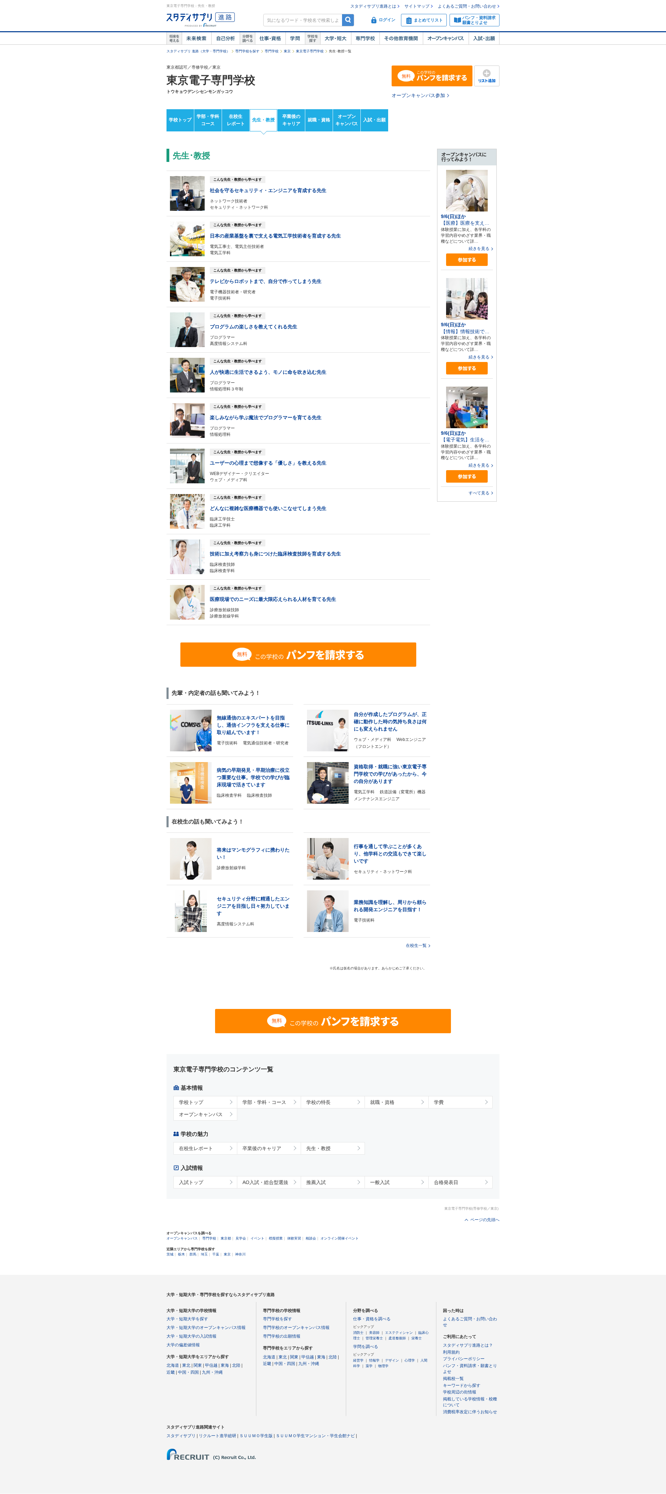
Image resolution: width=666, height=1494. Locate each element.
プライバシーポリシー (464, 1358)
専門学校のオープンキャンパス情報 (296, 1327)
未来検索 (196, 38)
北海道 (172, 1365)
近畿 (170, 1372)
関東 (198, 1365)
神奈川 (240, 1254)
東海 (225, 1365)
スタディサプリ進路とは (373, 6)
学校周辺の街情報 (459, 1392)
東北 (186, 1365)
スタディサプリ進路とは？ (468, 1345)
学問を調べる (365, 1346)
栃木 (181, 1254)
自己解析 (225, 38)
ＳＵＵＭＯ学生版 (256, 1435)
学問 (295, 38)
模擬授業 (276, 1238)
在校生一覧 (416, 945)
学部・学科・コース (264, 1102)
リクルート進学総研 (217, 1435)
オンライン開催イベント (340, 1238)
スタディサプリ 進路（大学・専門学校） (198, 51)
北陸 (236, 1365)
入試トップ (191, 1182)
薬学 (369, 1366)
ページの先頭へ (485, 1219)
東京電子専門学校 (310, 51)
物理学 (383, 1366)
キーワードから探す (461, 1385)
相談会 (311, 1238)
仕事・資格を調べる (372, 1318)
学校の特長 (318, 1102)
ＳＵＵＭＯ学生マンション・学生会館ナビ (315, 1435)
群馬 (192, 1254)
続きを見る (479, 248)
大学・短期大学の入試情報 (191, 1336)
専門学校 (365, 38)
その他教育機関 (401, 38)
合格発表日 (446, 1182)
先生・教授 (263, 119)
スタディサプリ (181, 1435)
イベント (257, 1238)
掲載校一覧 (453, 1378)
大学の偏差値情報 (183, 1344)
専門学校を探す (247, 51)
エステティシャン (399, 1333)
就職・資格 (319, 119)
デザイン (392, 1360)
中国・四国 (188, 1372)
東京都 (226, 1238)
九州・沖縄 (212, 1372)
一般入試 (380, 1182)
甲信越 (211, 1365)
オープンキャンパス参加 (418, 95)
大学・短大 (335, 38)
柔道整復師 (397, 1338)
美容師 (374, 1333)
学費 (439, 1102)
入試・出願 (484, 38)
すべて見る (479, 493)
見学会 (241, 1238)
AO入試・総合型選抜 (265, 1182)
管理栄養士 (374, 1338)
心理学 (409, 1360)
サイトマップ (416, 6)
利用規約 (451, 1352)
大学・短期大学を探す (187, 1318)
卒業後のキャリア (291, 120)
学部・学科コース (208, 120)
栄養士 (416, 1338)
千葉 (215, 1254)
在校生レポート (236, 120)
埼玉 (204, 1254)
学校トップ (180, 119)
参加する (467, 259)
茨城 (169, 1254)
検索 (348, 20)
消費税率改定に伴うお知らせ (470, 1411)
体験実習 (294, 1238)
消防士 (358, 1333)
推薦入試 (316, 1182)
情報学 (374, 1360)
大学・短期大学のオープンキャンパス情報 (206, 1327)
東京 (287, 51)
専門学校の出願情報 (281, 1336)
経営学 (358, 1360)
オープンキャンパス (446, 38)
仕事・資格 (270, 38)
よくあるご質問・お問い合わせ (467, 6)
